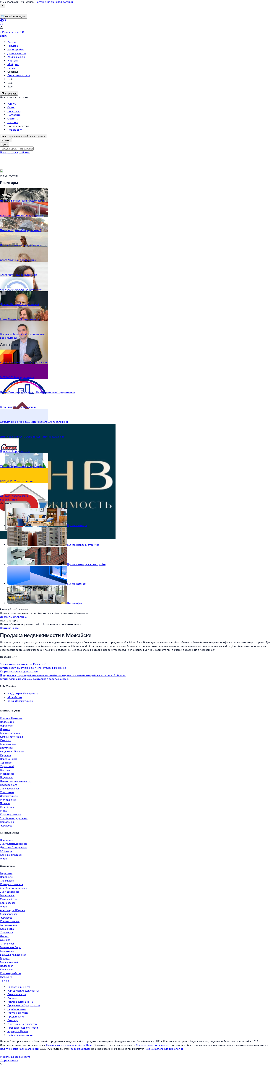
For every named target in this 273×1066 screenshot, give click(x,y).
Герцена (4, 958)
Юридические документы (23, 990)
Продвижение (15, 1016)
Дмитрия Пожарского (13, 847)
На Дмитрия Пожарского (22, 693)
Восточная (6, 747)
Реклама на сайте (17, 1013)
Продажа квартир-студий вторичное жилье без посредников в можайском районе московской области (63, 675)
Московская (7, 773)
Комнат (5, 140)
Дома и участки (16, 53)
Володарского (8, 784)
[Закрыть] (2, 6)
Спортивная (7, 792)
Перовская (6, 725)
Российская (7, 807)
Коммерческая (16, 57)
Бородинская (8, 744)
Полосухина (7, 722)
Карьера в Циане (17, 1031)
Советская (6, 762)
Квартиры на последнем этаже (19, 671)
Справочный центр (18, 987)
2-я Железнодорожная (13, 888)
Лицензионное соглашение (152, 1045)
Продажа (13, 45)
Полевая (5, 803)
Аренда (11, 42)
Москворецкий (9, 962)
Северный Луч (8, 899)
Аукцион (12, 998)
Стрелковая (7, 880)
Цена (4, 144)
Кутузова (5, 740)
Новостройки (15, 49)
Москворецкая (8, 914)
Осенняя (5, 940)
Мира (3, 810)
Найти (26, 152)
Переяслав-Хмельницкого (15, 781)
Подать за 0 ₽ (15, 129)
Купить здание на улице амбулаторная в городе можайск (34, 679)
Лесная (4, 936)
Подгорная (6, 777)
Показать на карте (11, 152)
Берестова (6, 873)
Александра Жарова (12, 910)
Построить (13, 115)
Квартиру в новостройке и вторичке (23, 136)
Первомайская (8, 759)
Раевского (6, 977)
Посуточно (13, 111)
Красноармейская (10, 814)
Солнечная (6, 932)
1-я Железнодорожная (13, 818)
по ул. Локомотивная (20, 701)
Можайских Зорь (10, 947)
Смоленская (7, 943)
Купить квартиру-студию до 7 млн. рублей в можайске (33, 667)
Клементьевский (10, 733)
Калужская (6, 969)
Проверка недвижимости (22, 1027)
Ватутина (5, 770)
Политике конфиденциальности (19, 1048)
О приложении (9, 1060)
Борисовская (7, 902)
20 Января (6, 851)
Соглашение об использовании (54, 2)
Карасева (5, 755)
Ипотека (12, 60)
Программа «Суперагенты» (23, 1005)
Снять (10, 107)
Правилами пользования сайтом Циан (69, 1045)
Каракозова (7, 928)
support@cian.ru (80, 1048)
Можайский (14, 697)
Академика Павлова (12, 751)
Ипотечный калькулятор (22, 1024)
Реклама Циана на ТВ (20, 1001)
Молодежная (8, 799)
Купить (11, 103)
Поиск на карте (16, 994)
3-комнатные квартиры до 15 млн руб (23, 664)
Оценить (12, 118)
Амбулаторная (8, 925)
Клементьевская (10, 921)
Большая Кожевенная (13, 954)
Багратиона (7, 951)
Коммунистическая (11, 736)
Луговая (5, 729)
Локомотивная (9, 796)
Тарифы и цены (16, 1009)
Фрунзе (4, 980)
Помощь (12, 1020)
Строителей (7, 766)
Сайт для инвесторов (20, 1035)
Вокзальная (7, 822)
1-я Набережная (10, 788)
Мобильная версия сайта (15, 1056)
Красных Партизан (11, 718)
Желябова (6, 825)
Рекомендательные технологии (164, 1048)
